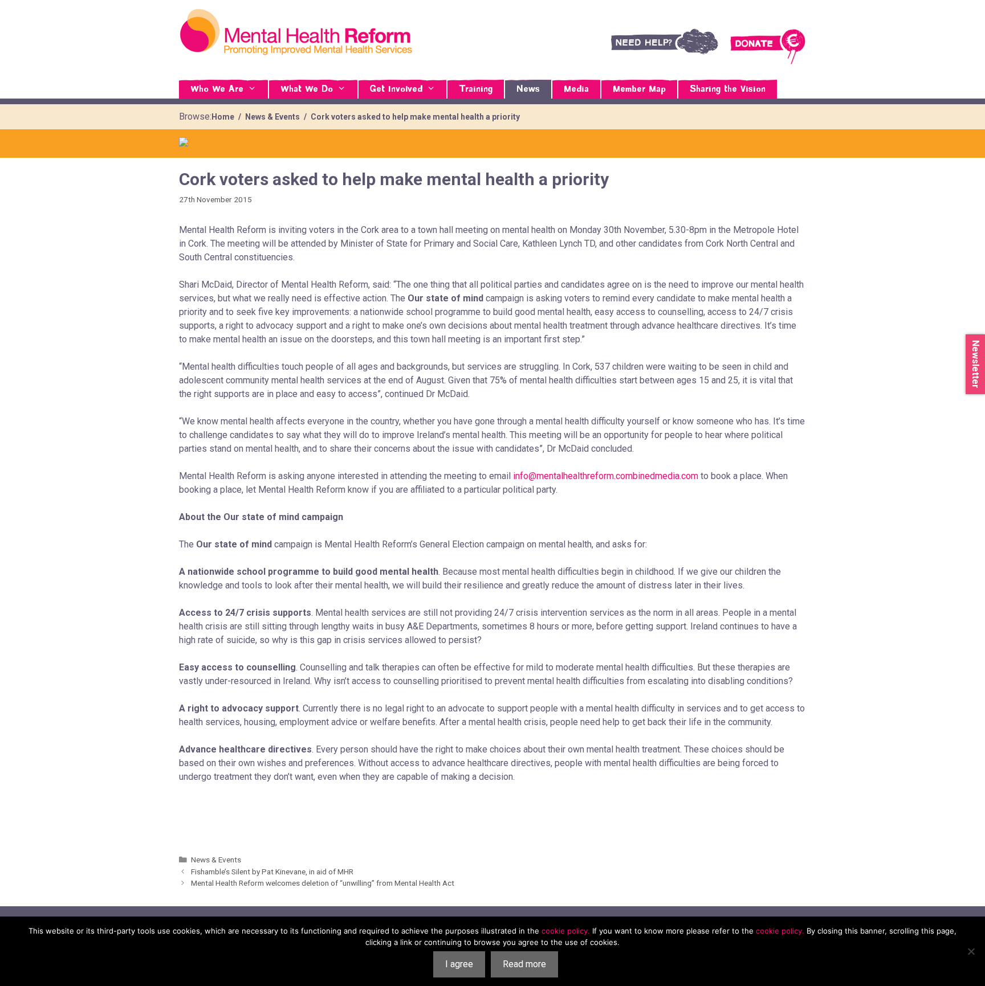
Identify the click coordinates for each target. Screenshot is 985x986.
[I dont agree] (970, 951)
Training (475, 89)
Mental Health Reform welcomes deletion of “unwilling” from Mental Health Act (322, 882)
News (528, 89)
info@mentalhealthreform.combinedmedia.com (605, 476)
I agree (459, 964)
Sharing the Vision (728, 89)
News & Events (216, 859)
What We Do (306, 89)
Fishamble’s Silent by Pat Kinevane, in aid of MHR (272, 871)
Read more (524, 964)
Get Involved (396, 89)
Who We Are (216, 89)
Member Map (639, 89)
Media (576, 89)
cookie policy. (566, 930)
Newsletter (975, 364)
